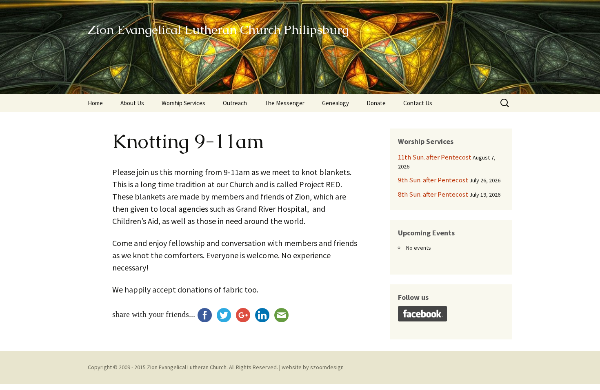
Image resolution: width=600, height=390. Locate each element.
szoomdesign (327, 367)
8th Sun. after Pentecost (433, 194)
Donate (376, 103)
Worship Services (183, 103)
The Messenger (284, 103)
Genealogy (335, 103)
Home (95, 103)
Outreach (235, 103)
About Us (132, 103)
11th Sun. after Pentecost (434, 157)
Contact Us (417, 103)
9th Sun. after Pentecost (433, 179)
